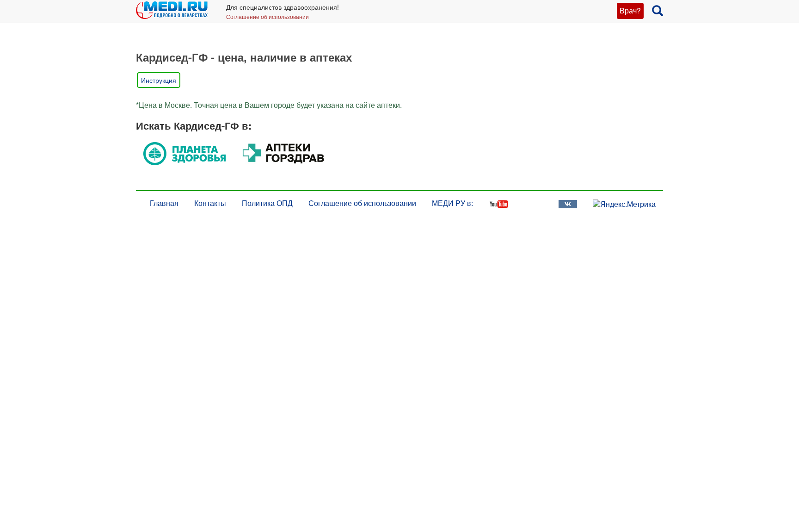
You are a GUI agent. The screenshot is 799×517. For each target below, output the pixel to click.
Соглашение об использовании (267, 16)
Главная (164, 203)
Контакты (210, 203)
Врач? (630, 10)
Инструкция (158, 80)
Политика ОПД (267, 203)
